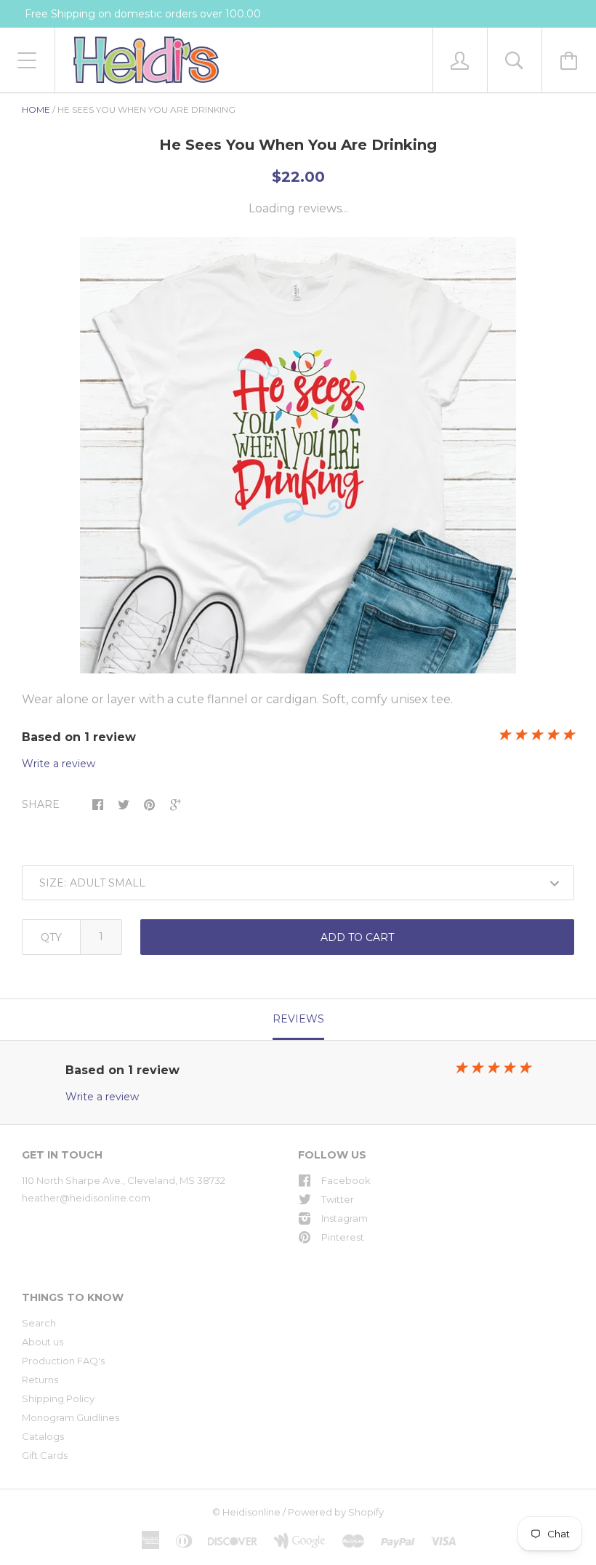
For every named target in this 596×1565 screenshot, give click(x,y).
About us (42, 1342)
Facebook (346, 1180)
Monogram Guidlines (70, 1417)
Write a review (58, 763)
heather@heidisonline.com (86, 1198)
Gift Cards (45, 1455)
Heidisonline (251, 1512)
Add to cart (357, 937)
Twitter (337, 1199)
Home (36, 109)
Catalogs (43, 1436)
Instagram (344, 1218)
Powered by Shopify (336, 1512)
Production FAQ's (63, 1360)
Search (39, 1323)
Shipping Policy (58, 1398)
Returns (40, 1379)
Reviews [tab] (298, 1018)
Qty (51, 937)
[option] (298, 455)
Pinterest (342, 1237)
